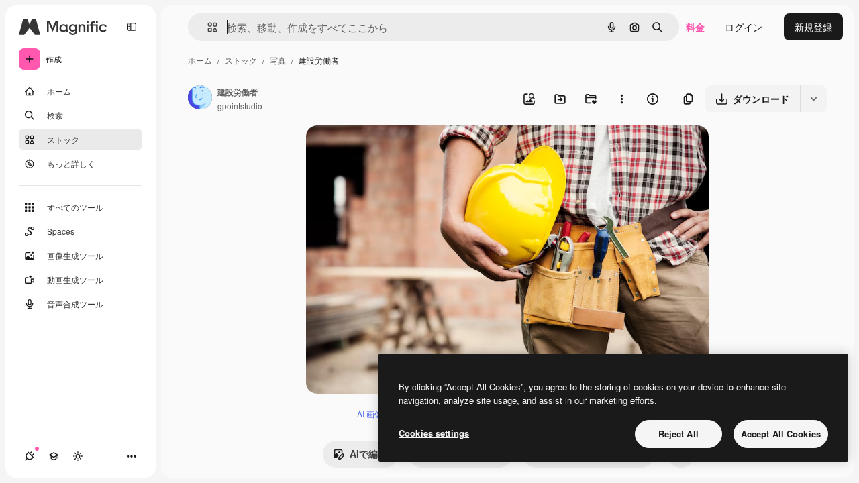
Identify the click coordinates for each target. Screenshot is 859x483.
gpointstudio (239, 105)
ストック (241, 60)
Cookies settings (434, 433)
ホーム (200, 60)
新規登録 (813, 27)
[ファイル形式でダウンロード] (813, 98)
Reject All (678, 433)
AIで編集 (368, 453)
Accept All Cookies (781, 433)
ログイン (743, 27)
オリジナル (398, 151)
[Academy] (53, 456)
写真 (278, 60)
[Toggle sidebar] (131, 27)
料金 (695, 27)
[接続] (29, 456)
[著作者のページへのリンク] (200, 98)
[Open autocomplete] (207, 27)
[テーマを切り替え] (78, 456)
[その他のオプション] (621, 98)
